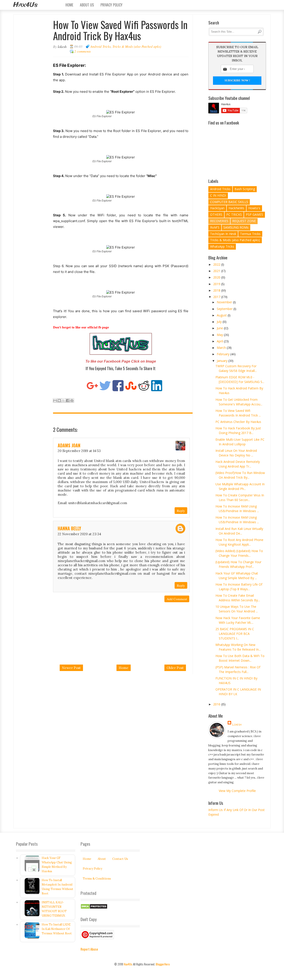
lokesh (237, 724)
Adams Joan (69, 445)
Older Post (175, 668)
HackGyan (217, 208)
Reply (181, 510)
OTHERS (216, 214)
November (225, 302)
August (222, 315)
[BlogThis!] (59, 400)
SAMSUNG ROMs (235, 227)
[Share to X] (63, 400)
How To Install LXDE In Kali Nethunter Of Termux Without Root (57, 929)
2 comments (82, 51)
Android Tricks (100, 46)
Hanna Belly (69, 528)
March (222, 347)
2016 (217, 704)
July (220, 322)
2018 (217, 290)
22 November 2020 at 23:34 (79, 534)
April (220, 341)
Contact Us (120, 859)
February (223, 354)
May (220, 335)
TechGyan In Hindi (223, 234)
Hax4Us (25, 5)
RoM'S (214, 227)
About (102, 859)
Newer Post (71, 668)
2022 (217, 264)
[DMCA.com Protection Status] (94, 908)
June (220, 328)
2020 (217, 277)
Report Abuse (89, 949)
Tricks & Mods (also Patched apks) (136, 46)
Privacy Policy (111, 5)
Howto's (254, 208)
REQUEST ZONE (244, 221)
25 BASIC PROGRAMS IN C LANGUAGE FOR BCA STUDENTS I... (234, 633)
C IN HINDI (218, 195)
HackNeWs (236, 208)
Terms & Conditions (97, 878)
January (222, 361)
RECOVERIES (219, 221)
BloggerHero (163, 964)
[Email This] (55, 400)
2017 (217, 297)
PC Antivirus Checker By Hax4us (238, 422)
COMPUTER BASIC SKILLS (229, 202)
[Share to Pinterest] (72, 400)
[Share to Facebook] (67, 400)
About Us (87, 5)
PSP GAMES (254, 214)
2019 (217, 284)
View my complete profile (237, 791)
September (225, 309)
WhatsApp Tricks (222, 246)
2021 (217, 271)
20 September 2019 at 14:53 (79, 451)
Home (69, 5)
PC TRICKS (234, 214)
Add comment (177, 599)
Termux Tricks (250, 234)
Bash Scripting (245, 189)
